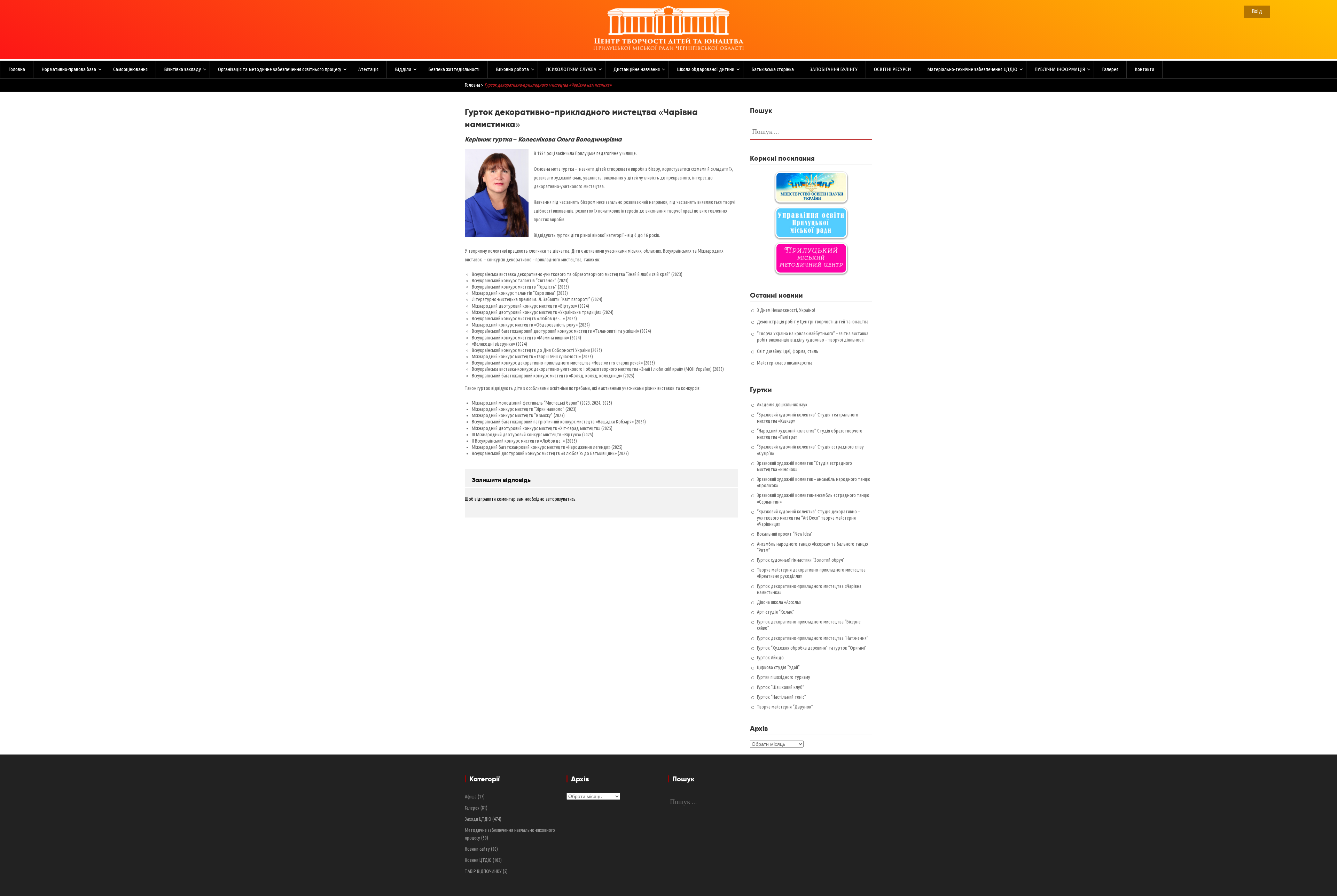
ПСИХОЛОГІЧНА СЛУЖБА (571, 69)
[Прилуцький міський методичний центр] (811, 258)
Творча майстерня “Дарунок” (785, 707)
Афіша (471, 796)
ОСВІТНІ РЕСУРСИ (892, 69)
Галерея (1110, 69)
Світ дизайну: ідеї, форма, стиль (787, 351)
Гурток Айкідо (770, 657)
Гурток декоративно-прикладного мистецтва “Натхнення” (812, 638)
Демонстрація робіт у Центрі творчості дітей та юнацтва (812, 321)
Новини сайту (477, 849)
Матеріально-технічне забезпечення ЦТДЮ (972, 69)
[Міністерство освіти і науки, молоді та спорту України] (811, 187)
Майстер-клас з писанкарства (784, 363)
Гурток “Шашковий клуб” (780, 687)
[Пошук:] (811, 130)
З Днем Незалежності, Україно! (786, 310)
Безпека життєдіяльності (453, 69)
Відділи (403, 69)
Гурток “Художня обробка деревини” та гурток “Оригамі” (812, 648)
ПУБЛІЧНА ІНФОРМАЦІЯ (1059, 69)
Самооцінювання (130, 69)
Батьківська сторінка (772, 69)
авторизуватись (561, 499)
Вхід (1257, 11)
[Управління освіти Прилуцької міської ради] (811, 222)
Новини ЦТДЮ (478, 860)
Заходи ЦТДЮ (478, 819)
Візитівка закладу (182, 69)
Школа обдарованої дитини (705, 69)
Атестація (368, 69)
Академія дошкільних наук (782, 404)
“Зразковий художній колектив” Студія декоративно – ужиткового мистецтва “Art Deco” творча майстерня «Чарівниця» (808, 518)
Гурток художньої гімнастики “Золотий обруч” (801, 560)
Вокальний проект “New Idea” (785, 534)
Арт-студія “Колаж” (775, 612)
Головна (16, 69)
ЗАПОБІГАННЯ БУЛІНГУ (834, 69)
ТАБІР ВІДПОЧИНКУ (483, 871)
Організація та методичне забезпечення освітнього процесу (279, 69)
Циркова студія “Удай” (778, 667)
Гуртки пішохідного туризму (783, 677)
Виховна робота (512, 69)
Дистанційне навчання (636, 69)
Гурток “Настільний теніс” (781, 697)
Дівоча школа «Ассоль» (779, 602)
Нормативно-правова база (68, 69)
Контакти (1144, 69)
